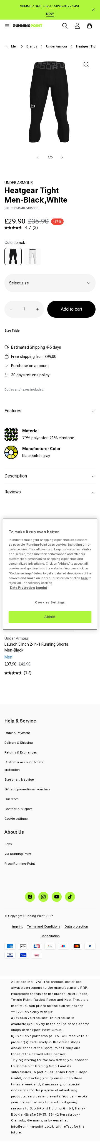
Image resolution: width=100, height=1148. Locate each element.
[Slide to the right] (62, 157)
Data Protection (22, 588)
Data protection (76, 926)
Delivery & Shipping (18, 743)
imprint (17, 926)
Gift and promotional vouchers (27, 789)
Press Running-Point (19, 864)
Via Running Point (17, 854)
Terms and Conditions (43, 926)
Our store (11, 799)
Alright (50, 617)
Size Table (11, 330)
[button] (7, 26)
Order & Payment (17, 733)
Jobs (8, 844)
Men (14, 46)
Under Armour (56, 46)
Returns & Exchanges (20, 752)
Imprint (41, 588)
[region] (50, 574)
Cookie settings (16, 819)
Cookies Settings (50, 602)
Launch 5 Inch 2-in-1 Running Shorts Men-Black (36, 647)
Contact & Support (18, 809)
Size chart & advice (19, 779)
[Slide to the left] (38, 157)
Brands (31, 46)
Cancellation (50, 936)
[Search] (65, 26)
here (84, 578)
